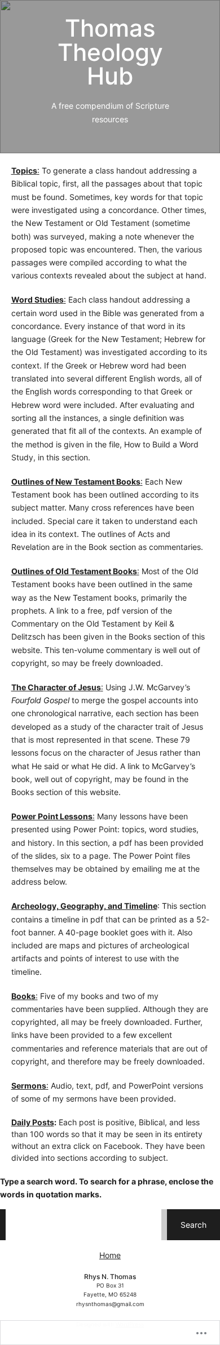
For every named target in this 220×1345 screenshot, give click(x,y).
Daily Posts (32, 1122)
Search (193, 1224)
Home (110, 1255)
